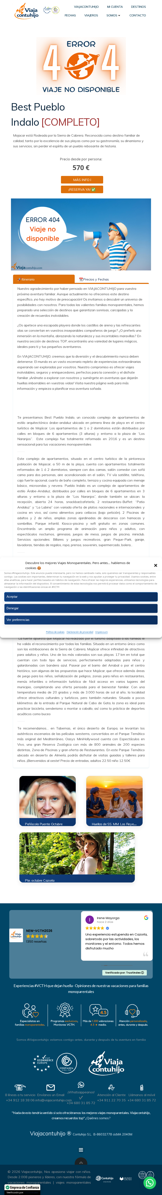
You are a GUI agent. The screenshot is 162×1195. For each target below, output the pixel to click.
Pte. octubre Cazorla (39, 880)
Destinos (138, 7)
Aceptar (12, 596)
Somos (112, 15)
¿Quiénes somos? (97, 1118)
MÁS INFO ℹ (82, 180)
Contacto (138, 15)
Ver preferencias (18, 619)
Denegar (13, 608)
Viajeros (91, 15)
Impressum (101, 632)
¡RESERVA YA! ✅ (82, 189)
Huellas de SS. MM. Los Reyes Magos (119, 824)
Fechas (70, 15)
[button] (156, 565)
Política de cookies (55, 632)
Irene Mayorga (108, 918)
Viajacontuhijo (86, 7)
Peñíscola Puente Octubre (43, 824)
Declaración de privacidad (80, 632)
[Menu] (81, 1150)
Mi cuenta (115, 7)
